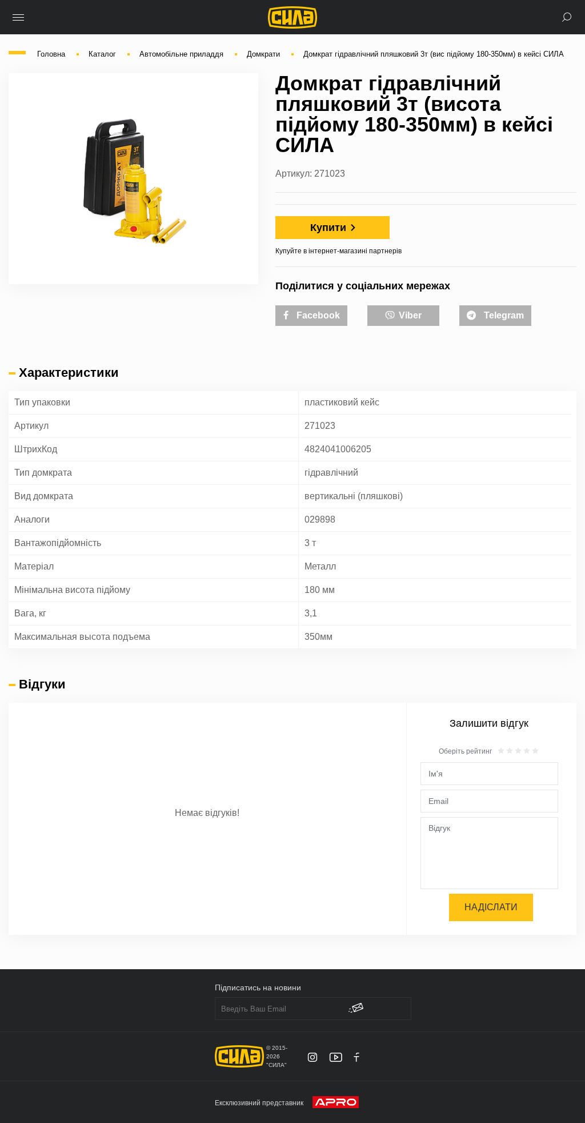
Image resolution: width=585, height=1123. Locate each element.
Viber (409, 315)
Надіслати (491, 907)
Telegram (503, 315)
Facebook (317, 315)
